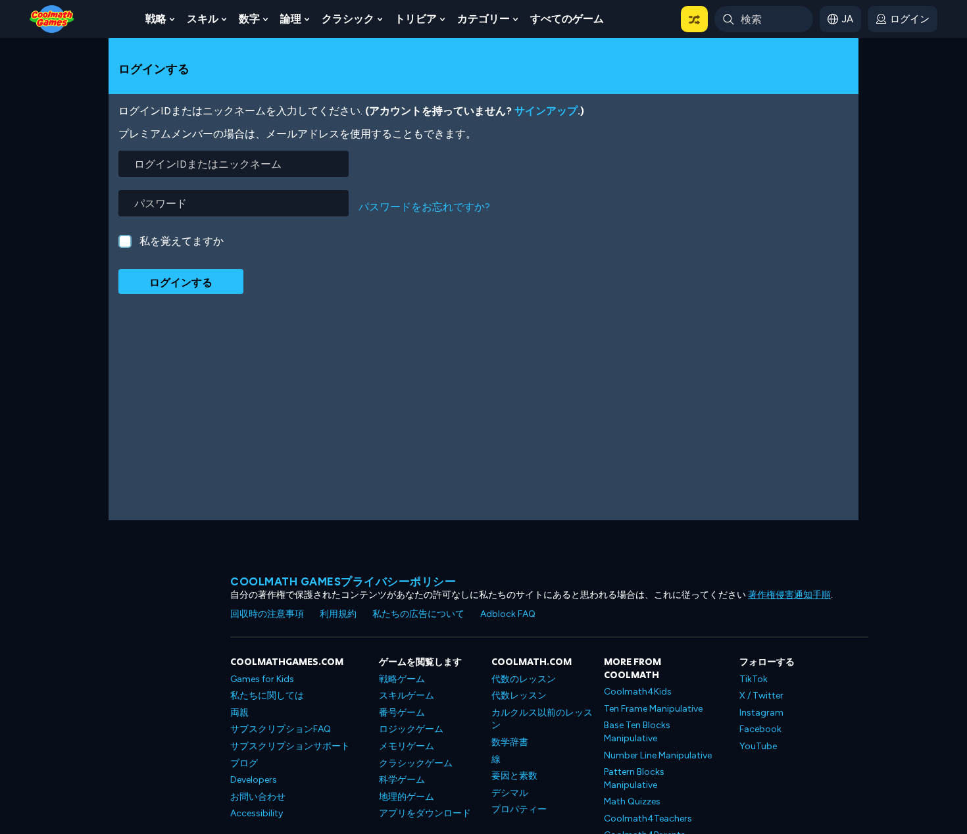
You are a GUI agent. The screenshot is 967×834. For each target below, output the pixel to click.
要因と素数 (514, 775)
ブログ (244, 763)
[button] (694, 19)
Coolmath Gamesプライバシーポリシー (343, 581)
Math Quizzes (632, 801)
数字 (249, 18)
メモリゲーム (406, 746)
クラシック (348, 18)
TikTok (753, 679)
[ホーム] (52, 18)
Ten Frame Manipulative (653, 708)
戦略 (155, 18)
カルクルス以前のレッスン (542, 719)
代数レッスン (519, 695)
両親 (239, 712)
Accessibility (256, 813)
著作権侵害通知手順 (789, 595)
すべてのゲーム (567, 18)
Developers (253, 779)
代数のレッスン (523, 679)
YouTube (758, 746)
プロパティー (519, 809)
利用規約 (338, 614)
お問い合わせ (257, 796)
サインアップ (546, 111)
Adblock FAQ (507, 614)
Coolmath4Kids (638, 691)
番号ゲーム (402, 712)
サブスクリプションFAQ (280, 729)
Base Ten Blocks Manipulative (637, 732)
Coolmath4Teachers (648, 818)
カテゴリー (483, 18)
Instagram (761, 712)
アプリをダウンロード (425, 813)
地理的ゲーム (406, 796)
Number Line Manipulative (658, 755)
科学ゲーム (402, 779)
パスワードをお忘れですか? (424, 207)
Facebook (760, 729)
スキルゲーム (406, 695)
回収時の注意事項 (267, 614)
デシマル (509, 792)
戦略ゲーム (402, 679)
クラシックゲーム (416, 763)
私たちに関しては (267, 695)
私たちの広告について (418, 614)
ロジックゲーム (411, 729)
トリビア (416, 18)
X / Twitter (761, 695)
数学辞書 (509, 742)
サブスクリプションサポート (290, 746)
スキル (202, 18)
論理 (290, 18)
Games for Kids (262, 679)
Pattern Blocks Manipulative (634, 778)
